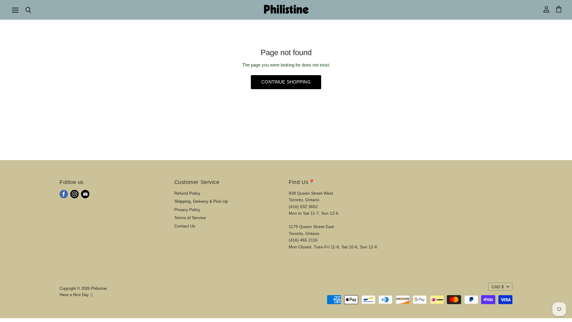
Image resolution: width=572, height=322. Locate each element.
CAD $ (498, 286)
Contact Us (184, 226)
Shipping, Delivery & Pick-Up (201, 201)
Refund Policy (187, 193)
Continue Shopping (286, 82)
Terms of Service (190, 217)
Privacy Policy (187, 209)
